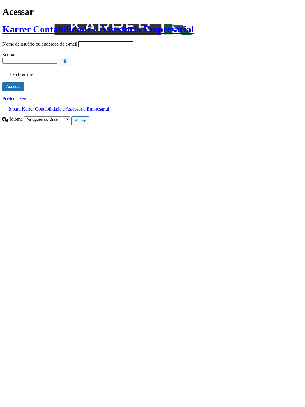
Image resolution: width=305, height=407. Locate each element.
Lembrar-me (21, 74)
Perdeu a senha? (17, 98)
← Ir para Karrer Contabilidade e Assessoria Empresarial (55, 108)
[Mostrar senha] (65, 62)
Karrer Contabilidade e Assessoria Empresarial (98, 29)
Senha (8, 54)
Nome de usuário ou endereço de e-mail (39, 43)
